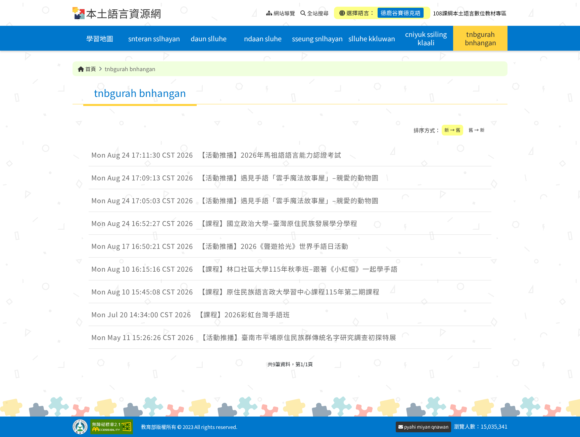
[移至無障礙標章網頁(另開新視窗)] (113, 426)
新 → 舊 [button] (452, 129)
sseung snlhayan (317, 38)
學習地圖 (99, 38)
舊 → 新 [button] (477, 129)
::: (260, 11)
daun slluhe (209, 38)
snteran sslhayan (154, 38)
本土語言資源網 (123, 13)
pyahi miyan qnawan (425, 426)
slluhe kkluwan (371, 38)
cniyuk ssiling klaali (426, 38)
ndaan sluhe (263, 38)
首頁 (90, 69)
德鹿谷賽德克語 (401, 13)
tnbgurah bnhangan (480, 38)
